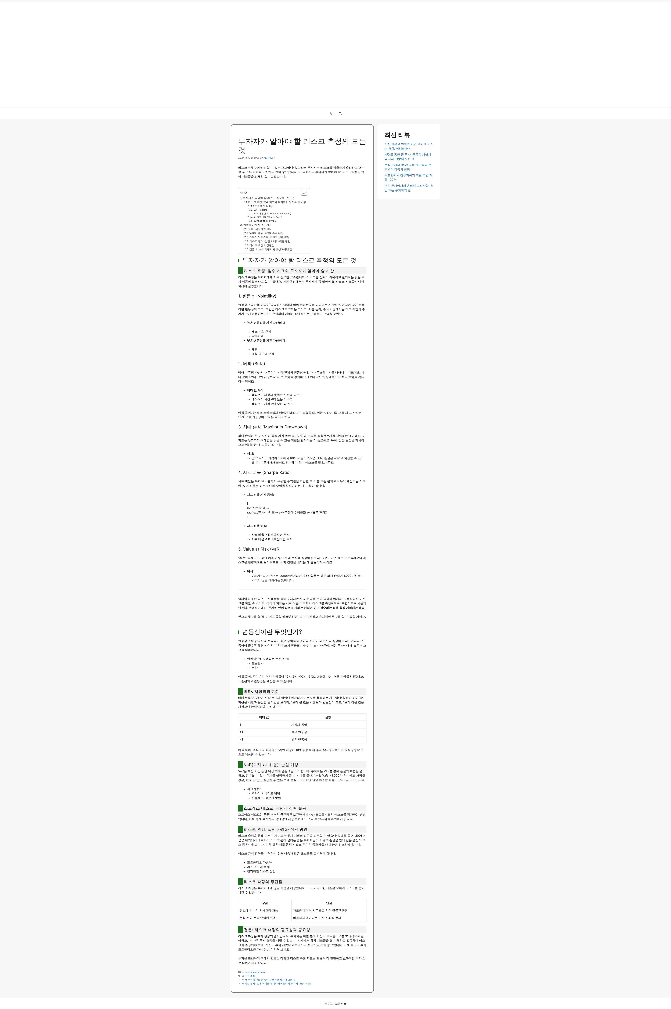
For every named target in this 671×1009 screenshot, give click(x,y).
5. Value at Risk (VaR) (265, 220)
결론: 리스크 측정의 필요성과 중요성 (270, 249)
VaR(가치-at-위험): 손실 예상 (266, 233)
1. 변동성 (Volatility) (263, 206)
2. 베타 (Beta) (261, 209)
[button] (340, 113)
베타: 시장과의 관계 (260, 229)
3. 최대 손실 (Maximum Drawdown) (272, 213)
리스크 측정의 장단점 (261, 245)
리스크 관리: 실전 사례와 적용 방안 (270, 241)
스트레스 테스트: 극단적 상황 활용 (269, 237)
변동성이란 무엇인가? (256, 225)
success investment (254, 972)
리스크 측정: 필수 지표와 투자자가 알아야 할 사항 (277, 202)
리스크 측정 (248, 975)
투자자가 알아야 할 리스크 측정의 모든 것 (268, 198)
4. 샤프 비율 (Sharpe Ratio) (268, 217)
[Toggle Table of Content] (302, 193)
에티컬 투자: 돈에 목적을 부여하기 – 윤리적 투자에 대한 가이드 (277, 983)
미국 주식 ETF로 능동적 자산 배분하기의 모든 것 (269, 979)
